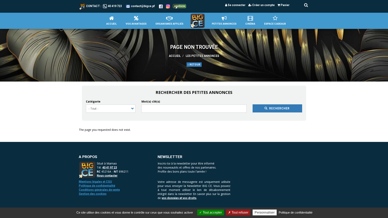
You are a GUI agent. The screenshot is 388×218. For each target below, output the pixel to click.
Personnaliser (265, 212)
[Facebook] (161, 6)
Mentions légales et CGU (95, 181)
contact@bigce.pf (143, 6)
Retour (194, 64)
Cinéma (250, 23)
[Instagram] (168, 6)
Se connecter (236, 5)
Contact (93, 6)
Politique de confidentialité (97, 185)
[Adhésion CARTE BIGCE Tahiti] (179, 6)
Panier (285, 5)
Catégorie (93, 101)
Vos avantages (136, 23)
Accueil (111, 23)
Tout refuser (239, 212)
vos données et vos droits (179, 198)
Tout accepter (212, 212)
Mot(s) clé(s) (150, 101)
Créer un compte (263, 5)
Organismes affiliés (169, 23)
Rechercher (279, 108)
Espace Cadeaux (275, 23)
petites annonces (224, 23)
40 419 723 (115, 6)
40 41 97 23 (109, 167)
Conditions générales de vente (99, 189)
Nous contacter (107, 175)
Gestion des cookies (92, 193)
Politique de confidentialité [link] (295, 212)
